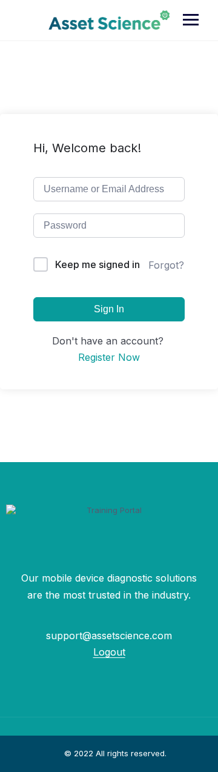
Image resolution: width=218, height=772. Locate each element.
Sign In (109, 309)
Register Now (109, 357)
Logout (109, 652)
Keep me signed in (97, 264)
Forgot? (166, 265)
